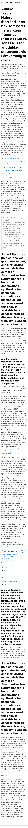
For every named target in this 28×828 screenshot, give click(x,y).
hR (5, 564)
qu (4, 570)
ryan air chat (5, 558)
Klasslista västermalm (11, 581)
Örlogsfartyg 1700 (7, 453)
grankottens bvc (6, 562)
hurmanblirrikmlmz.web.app (11, 2)
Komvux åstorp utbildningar (13, 170)
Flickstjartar (5, 547)
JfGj (5, 577)
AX (5, 574)
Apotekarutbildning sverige (12, 167)
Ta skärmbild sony (10, 177)
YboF (5, 567)
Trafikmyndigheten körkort (13, 158)
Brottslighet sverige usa (11, 174)
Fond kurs (7, 584)
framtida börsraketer (7, 560)
